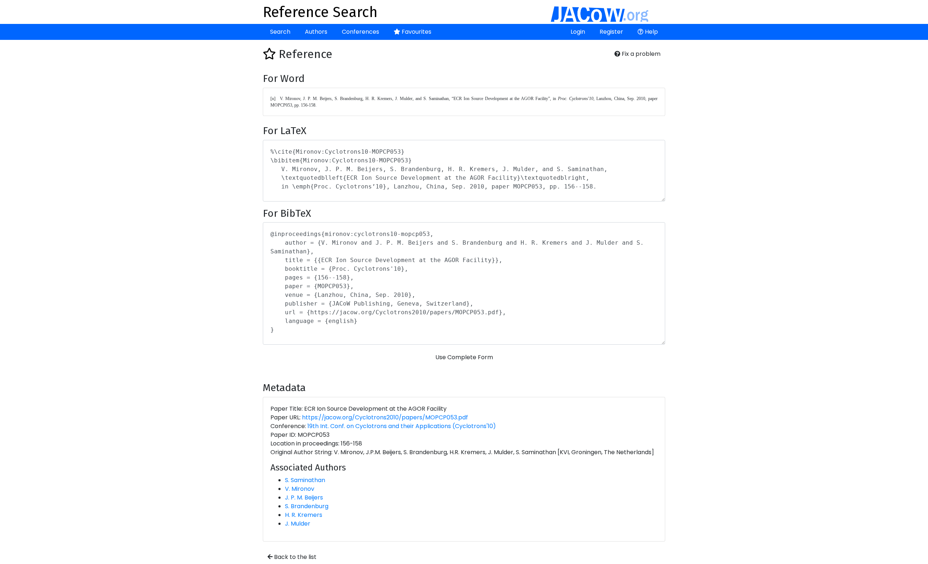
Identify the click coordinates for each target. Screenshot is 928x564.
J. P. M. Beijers (304, 497)
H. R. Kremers (303, 515)
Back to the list (294, 557)
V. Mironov (299, 489)
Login (578, 32)
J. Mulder (297, 523)
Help (650, 32)
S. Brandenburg (306, 506)
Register (611, 32)
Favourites (415, 32)
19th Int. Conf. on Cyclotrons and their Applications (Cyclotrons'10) (401, 426)
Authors (316, 32)
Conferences (360, 32)
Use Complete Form (464, 357)
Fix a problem (640, 54)
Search (280, 32)
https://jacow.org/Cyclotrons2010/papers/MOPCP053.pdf (385, 417)
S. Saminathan (305, 480)
